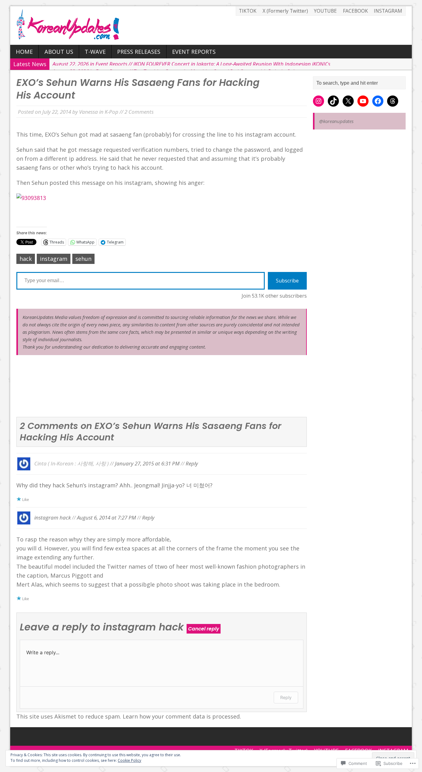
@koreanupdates (336, 121)
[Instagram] (318, 101)
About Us (58, 51)
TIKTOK (247, 10)
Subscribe (287, 280)
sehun (83, 258)
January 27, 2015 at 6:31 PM (147, 463)
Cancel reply (203, 629)
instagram (53, 258)
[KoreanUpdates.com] (211, 25)
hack (25, 258)
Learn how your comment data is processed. (182, 716)
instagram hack (52, 517)
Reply (192, 463)
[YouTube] (363, 101)
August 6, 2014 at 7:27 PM (106, 517)
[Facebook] (377, 101)
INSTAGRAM (388, 10)
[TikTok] (333, 101)
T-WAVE (95, 51)
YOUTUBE (325, 10)
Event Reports (194, 51)
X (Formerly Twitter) (285, 10)
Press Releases (138, 51)
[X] (348, 101)
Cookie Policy (129, 760)
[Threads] (392, 101)
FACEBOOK (355, 10)
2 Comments (139, 111)
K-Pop (111, 111)
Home (24, 51)
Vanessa (88, 111)
